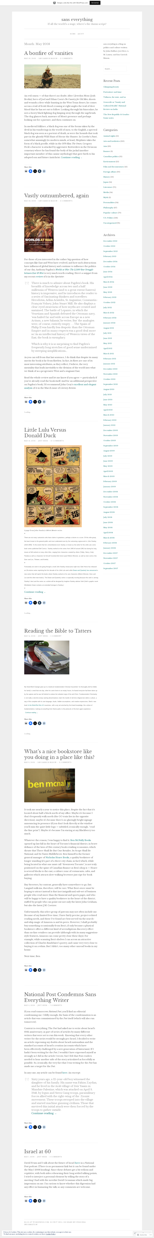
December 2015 (110, 241)
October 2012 (109, 302)
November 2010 (110, 374)
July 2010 (107, 394)
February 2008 (110, 543)
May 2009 (108, 466)
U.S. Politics (108, 218)
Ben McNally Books (80, 840)
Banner (106, 151)
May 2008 (108, 527)
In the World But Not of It (36, 705)
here (64, 1073)
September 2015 (110, 251)
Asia (105, 146)
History (106, 177)
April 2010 (108, 410)
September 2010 (110, 384)
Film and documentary (113, 167)
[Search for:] (115, 69)
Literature (107, 187)
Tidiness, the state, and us (114, 97)
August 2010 (108, 389)
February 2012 (109, 318)
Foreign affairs (109, 172)
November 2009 (110, 435)
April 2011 (107, 348)
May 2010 (107, 405)
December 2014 (110, 261)
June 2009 (108, 461)
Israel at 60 (37, 1151)
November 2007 (110, 558)
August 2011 (108, 328)
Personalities (109, 202)
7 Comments (56, 1005)
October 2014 (109, 267)
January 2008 (109, 548)
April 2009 (108, 471)
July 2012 (107, 307)
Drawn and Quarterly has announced (85, 570)
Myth (105, 197)
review (39, 276)
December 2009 (110, 430)
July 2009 (107, 456)
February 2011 (109, 359)
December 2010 (110, 369)
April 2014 (107, 277)
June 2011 (107, 338)
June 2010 (107, 400)
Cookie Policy (51, 1234)
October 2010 (109, 379)
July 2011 (107, 333)
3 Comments (56, 1157)
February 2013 (109, 297)
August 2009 (109, 451)
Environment (109, 161)
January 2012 (109, 323)
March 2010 (108, 415)
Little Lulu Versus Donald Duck (45, 433)
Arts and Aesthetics (111, 141)
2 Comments (66, 58)
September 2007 (110, 568)
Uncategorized (109, 223)
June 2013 (107, 287)
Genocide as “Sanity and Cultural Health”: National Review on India (114, 105)
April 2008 (108, 532)
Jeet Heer (43, 441)
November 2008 (110, 497)
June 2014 (107, 272)
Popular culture (110, 213)
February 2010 (109, 420)
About (81, 34)
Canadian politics (111, 156)
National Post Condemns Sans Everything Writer (60, 997)
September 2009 (110, 446)
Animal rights (109, 136)
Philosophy (108, 208)
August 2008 (109, 512)
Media (106, 192)
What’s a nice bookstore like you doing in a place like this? (59, 754)
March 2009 (109, 476)
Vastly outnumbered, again (56, 196)
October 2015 (109, 246)
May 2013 (107, 292)
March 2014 (108, 282)
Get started (95, 3)
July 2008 (107, 517)
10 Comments (57, 441)
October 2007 (109, 563)
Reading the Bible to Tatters (57, 631)
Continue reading (71, 157)
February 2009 (110, 481)
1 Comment (56, 636)
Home (73, 34)
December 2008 (110, 492)
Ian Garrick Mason (48, 58)
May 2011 (107, 343)
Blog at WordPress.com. (36, 1222)
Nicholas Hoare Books (57, 857)
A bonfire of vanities (48, 53)
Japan (105, 182)
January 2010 (109, 425)
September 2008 (110, 507)
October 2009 (109, 440)
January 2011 (109, 364)
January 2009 (109, 487)
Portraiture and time (112, 92)
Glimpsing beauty (111, 87)
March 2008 (109, 538)
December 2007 (110, 553)
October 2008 (109, 502)
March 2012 (108, 313)
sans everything (77, 19)
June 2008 (108, 522)
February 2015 (109, 256)
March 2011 (108, 354)
